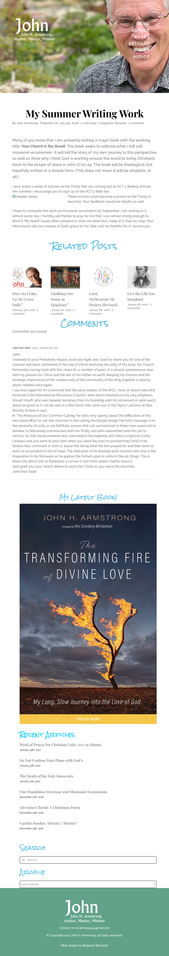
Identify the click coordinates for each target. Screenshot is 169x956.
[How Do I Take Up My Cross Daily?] (27, 268)
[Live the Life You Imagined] (142, 268)
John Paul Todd (21, 347)
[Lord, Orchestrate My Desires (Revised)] (103, 268)
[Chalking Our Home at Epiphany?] (65, 268)
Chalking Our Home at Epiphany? (62, 299)
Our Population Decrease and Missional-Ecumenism (63, 791)
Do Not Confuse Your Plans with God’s (51, 760)
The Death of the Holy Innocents (46, 776)
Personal (120, 123)
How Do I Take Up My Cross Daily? (24, 299)
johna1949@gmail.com (95, 928)
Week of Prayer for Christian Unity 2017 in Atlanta (60, 744)
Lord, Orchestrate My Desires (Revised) (103, 299)
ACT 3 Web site (97, 191)
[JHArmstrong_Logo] (84, 898)
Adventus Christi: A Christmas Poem (50, 807)
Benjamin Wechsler (95, 945)
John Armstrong (27, 123)
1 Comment (136, 123)
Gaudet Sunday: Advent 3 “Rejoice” (48, 823)
